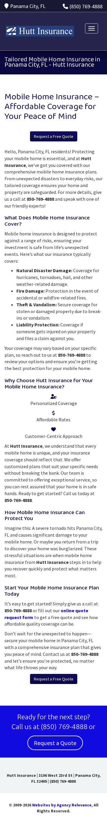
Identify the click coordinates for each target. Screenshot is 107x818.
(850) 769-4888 (86, 6)
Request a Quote (55, 743)
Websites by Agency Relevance (62, 805)
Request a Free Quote (53, 136)
